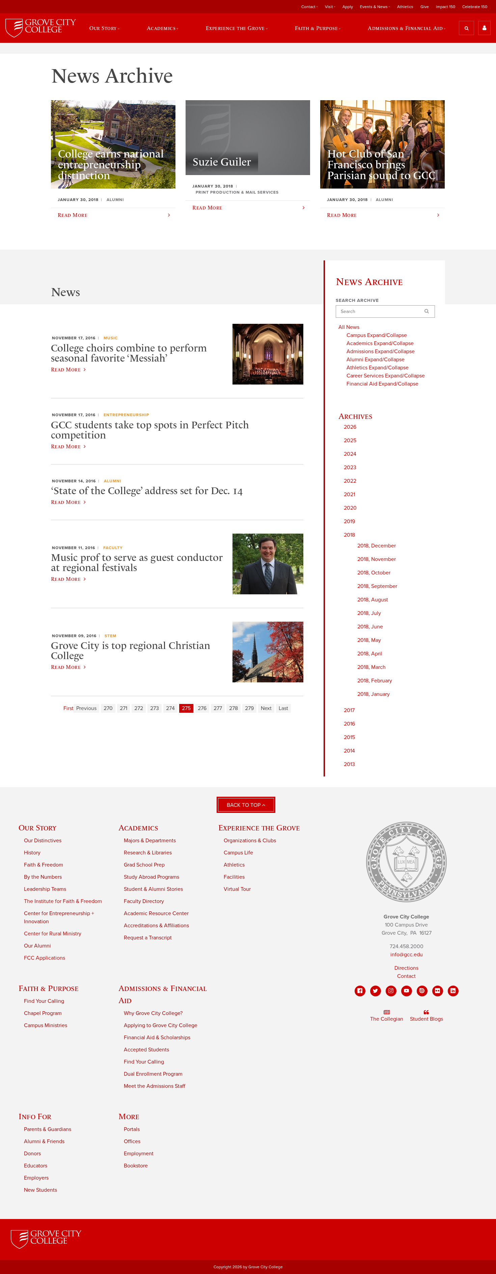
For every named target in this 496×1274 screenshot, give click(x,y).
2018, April (369, 653)
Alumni (112, 481)
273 (154, 708)
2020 (350, 508)
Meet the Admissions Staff (154, 1086)
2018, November (376, 559)
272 (138, 708)
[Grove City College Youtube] (406, 991)
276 (202, 708)
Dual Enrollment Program (153, 1074)
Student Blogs (426, 1019)
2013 (349, 764)
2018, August (372, 599)
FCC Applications (44, 958)
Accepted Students (146, 1049)
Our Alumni (37, 945)
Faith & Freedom (43, 864)
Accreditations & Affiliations (156, 925)
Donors (32, 1153)
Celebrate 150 (474, 6)
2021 (349, 494)
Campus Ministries (45, 1025)
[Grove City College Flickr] (437, 991)
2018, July (369, 613)
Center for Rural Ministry (52, 933)
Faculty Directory (144, 901)
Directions (406, 968)
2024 (350, 454)
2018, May (369, 640)
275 (186, 708)
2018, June (370, 626)
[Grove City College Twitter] (375, 991)
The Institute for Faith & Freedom (63, 901)
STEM (110, 635)
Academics (138, 827)
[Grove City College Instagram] (391, 991)
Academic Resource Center (156, 913)
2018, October (373, 572)
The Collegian (386, 1019)
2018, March (371, 667)
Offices (132, 1141)
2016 (349, 723)
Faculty (113, 547)
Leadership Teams (45, 889)
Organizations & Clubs (250, 840)
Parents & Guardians (47, 1129)
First (68, 708)
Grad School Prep (144, 864)
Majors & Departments (150, 840)
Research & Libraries (148, 852)
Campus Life (238, 852)
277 (218, 708)
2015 (349, 737)
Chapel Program (43, 1013)
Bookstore (136, 1165)
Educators (35, 1165)
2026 (350, 427)
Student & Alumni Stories (153, 889)
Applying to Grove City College (160, 1025)
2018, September (377, 586)
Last (283, 708)
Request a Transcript (148, 937)
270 (108, 708)
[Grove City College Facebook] (360, 991)
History (32, 852)
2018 (349, 535)
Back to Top (244, 805)
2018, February (374, 680)
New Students (40, 1190)
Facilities (234, 877)
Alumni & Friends (44, 1141)
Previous (86, 708)
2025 (350, 440)
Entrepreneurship (126, 415)
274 (170, 708)
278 (233, 708)
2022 (350, 481)
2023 (350, 467)
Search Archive (357, 300)
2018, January (373, 694)
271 (123, 708)
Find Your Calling (44, 1001)
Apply (347, 6)
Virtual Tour (237, 889)
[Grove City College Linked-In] (453, 991)
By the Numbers (43, 877)
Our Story (37, 827)
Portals (132, 1129)
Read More (66, 369)
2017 (349, 710)
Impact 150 (445, 6)
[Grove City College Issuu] (422, 991)
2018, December (376, 545)
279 (249, 708)
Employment (139, 1153)
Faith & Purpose (49, 988)
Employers (36, 1177)
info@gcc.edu (406, 954)
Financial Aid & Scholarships (157, 1037)
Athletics (405, 6)
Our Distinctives (42, 840)
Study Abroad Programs (151, 877)
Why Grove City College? (153, 1013)
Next (266, 708)
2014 (349, 750)
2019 (349, 521)
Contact (406, 976)
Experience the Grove (259, 827)
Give (424, 6)
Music (111, 338)
